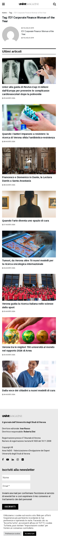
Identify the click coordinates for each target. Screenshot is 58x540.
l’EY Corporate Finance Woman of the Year (30, 13)
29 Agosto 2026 (9, 98)
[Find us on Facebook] (3, 459)
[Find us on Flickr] (23, 459)
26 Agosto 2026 (9, 268)
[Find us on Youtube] (7, 459)
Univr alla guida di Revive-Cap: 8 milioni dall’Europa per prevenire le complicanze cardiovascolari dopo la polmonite (25, 90)
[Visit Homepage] (29, 4)
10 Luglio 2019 (28, 28)
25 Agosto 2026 (9, 311)
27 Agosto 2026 (9, 224)
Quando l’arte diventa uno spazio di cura (25, 220)
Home (4, 13)
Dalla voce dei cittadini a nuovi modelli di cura (28, 390)
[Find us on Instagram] (18, 459)
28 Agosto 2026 (9, 141)
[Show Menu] (3, 4)
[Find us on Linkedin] (13, 459)
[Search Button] (54, 4)
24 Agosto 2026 (9, 394)
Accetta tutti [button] (29, 534)
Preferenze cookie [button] (12, 534)
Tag (10, 13)
